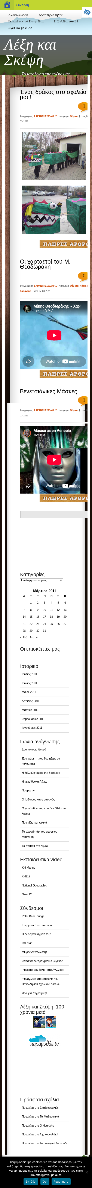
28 (24, 630)
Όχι (45, 1181)
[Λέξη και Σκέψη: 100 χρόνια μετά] (44, 1022)
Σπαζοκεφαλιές (49, 1107)
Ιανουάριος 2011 (32, 727)
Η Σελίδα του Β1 (66, 21)
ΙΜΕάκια (27, 943)
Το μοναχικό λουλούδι (53, 1143)
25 (51, 623)
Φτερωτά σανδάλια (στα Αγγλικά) (43, 969)
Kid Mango (28, 867)
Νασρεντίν (28, 790)
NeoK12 (27, 894)
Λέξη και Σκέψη (30, 52)
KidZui (26, 876)
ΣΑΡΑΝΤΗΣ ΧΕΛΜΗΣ (45, 116)
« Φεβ (23, 637)
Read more (61, 1181)
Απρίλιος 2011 (30, 701)
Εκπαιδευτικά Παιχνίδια (26, 21)
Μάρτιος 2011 (30, 709)
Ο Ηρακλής (47, 1125)
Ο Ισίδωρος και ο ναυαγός (38, 799)
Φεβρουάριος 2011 (33, 719)
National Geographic (34, 885)
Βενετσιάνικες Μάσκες (48, 391)
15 (31, 616)
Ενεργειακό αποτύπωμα (37, 925)
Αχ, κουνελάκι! (49, 1134)
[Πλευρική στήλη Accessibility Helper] (87, 12)
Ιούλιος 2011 (29, 674)
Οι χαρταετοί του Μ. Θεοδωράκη (45, 264)
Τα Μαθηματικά (49, 1116)
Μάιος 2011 (29, 692)
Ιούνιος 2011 (29, 683)
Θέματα (74, 116)
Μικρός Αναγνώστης (34, 952)
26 (58, 623)
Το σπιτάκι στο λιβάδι (35, 845)
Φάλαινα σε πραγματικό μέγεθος (42, 961)
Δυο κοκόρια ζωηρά (34, 749)
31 (44, 630)
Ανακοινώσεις (18, 15)
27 (65, 623)
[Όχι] (87, 1172)
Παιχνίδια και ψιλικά (34, 822)
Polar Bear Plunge (33, 916)
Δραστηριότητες (50, 15)
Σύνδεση (22, 5)
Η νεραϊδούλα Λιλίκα (34, 781)
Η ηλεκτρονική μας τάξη (36, 934)
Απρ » (33, 637)
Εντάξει (31, 1181)
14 (24, 616)
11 (51, 609)
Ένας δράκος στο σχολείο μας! (53, 94)
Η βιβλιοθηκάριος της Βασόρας (41, 772)
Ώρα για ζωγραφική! (34, 993)
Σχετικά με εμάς (20, 27)
